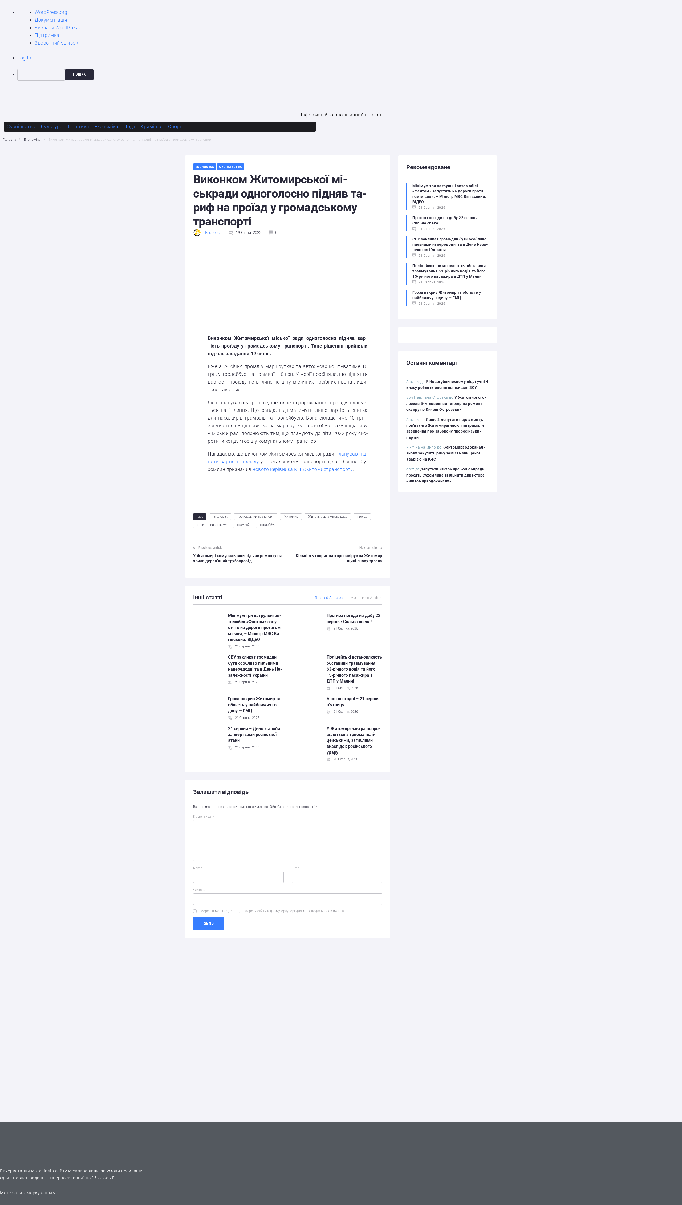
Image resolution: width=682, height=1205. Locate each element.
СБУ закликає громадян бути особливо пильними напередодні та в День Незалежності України (450, 244)
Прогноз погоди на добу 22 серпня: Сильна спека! (445, 220)
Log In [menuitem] (24, 58)
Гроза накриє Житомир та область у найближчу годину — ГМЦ (254, 704)
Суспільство (230, 167)
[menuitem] (349, 75)
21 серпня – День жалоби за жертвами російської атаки (254, 734)
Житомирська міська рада (327, 516)
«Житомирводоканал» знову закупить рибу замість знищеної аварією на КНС (445, 453)
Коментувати (204, 817)
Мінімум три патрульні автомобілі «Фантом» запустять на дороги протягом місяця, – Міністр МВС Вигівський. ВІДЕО (254, 627)
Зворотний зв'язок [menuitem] (56, 43)
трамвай (243, 525)
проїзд (362, 516)
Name (197, 868)
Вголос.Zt (220, 516)
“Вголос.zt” (103, 1177)
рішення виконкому (212, 525)
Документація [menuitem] (51, 20)
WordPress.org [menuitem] (51, 12)
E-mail (296, 868)
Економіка (32, 140)
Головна (9, 140)
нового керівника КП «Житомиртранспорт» (303, 469)
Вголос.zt (213, 232)
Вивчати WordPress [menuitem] (57, 27)
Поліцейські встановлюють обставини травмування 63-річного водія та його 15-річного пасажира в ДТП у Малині (354, 669)
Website (199, 890)
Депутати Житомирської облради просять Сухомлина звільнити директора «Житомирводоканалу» (445, 475)
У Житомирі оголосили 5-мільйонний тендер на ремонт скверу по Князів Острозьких (446, 403)
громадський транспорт (256, 516)
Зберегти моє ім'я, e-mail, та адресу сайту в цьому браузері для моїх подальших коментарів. (274, 911)
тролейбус (267, 525)
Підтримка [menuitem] (47, 35)
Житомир (291, 516)
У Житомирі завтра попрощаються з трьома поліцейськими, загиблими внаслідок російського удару (353, 740)
